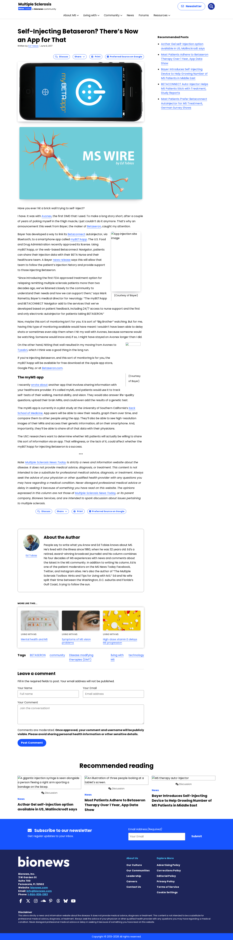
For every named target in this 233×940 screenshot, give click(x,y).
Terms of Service (168, 887)
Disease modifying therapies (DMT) (81, 657)
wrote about (39, 385)
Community (112, 15)
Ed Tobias (33, 45)
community (57, 655)
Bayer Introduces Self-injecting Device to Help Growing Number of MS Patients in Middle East (184, 73)
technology (136, 655)
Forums (144, 15)
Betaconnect (76, 234)
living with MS (117, 657)
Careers (131, 881)
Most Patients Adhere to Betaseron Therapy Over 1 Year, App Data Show (184, 59)
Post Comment (32, 743)
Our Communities (138, 870)
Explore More (165, 858)
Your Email (90, 688)
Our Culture (134, 865)
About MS (69, 15)
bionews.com (39, 887)
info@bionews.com (39, 891)
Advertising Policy (168, 865)
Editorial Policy (166, 876)
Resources (161, 15)
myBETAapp (78, 239)
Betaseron (94, 226)
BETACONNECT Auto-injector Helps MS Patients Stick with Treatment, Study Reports (184, 88)
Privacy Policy (166, 881)
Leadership (133, 876)
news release (62, 260)
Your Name (25, 688)
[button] (191, 6)
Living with (90, 15)
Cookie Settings (167, 892)
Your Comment (28, 702)
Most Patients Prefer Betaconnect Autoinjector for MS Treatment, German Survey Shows (184, 103)
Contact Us (133, 887)
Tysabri (22, 350)
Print (96, 56)
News (130, 15)
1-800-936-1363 (38, 894)
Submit (196, 836)
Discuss (63, 56)
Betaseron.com (52, 368)
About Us (132, 858)
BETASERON (38, 655)
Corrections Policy (169, 870)
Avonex (47, 216)
